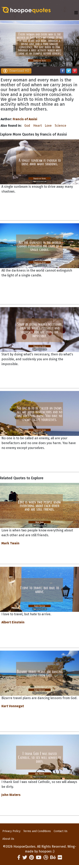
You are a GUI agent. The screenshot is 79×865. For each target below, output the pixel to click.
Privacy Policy (11, 831)
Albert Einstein (13, 622)
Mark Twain (10, 543)
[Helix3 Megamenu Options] (76, 13)
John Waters (10, 795)
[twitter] (24, 857)
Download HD (19, 71)
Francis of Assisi (25, 119)
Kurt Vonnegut (12, 706)
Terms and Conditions (37, 831)
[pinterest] (31, 857)
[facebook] (18, 857)
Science (60, 125)
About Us (8, 839)
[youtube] (38, 857)
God (27, 125)
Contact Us (60, 831)
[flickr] (60, 857)
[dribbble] (45, 857)
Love (48, 125)
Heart (37, 125)
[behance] (53, 857)
